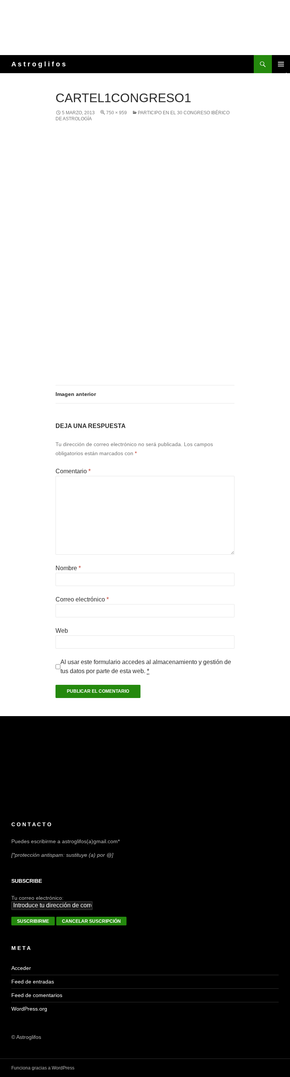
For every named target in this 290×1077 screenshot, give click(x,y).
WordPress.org (29, 1009)
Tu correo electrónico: (37, 898)
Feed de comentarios (36, 995)
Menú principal (281, 64)
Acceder (21, 968)
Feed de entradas (32, 982)
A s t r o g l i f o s (38, 64)
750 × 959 (116, 112)
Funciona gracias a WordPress (42, 1068)
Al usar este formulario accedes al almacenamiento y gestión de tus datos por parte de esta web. (145, 666)
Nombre (68, 568)
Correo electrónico (82, 599)
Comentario (73, 471)
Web (62, 630)
